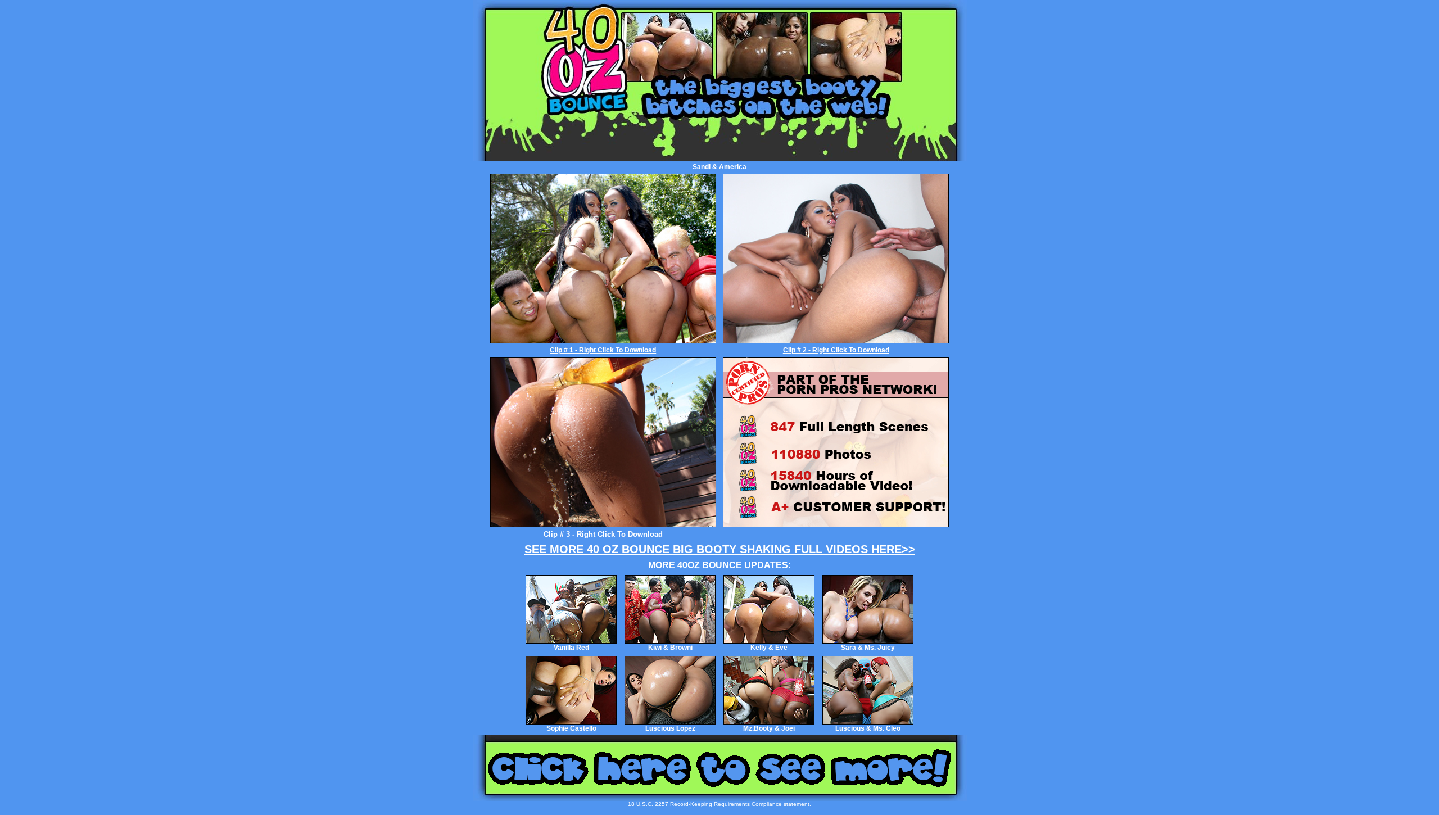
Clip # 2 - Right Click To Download (836, 350)
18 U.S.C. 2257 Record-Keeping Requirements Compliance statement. (719, 804)
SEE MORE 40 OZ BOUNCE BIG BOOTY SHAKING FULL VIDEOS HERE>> (719, 549)
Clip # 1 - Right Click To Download (603, 350)
